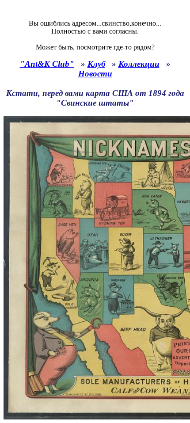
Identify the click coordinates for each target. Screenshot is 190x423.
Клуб (96, 64)
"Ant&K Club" (47, 64)
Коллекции (139, 64)
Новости (95, 73)
